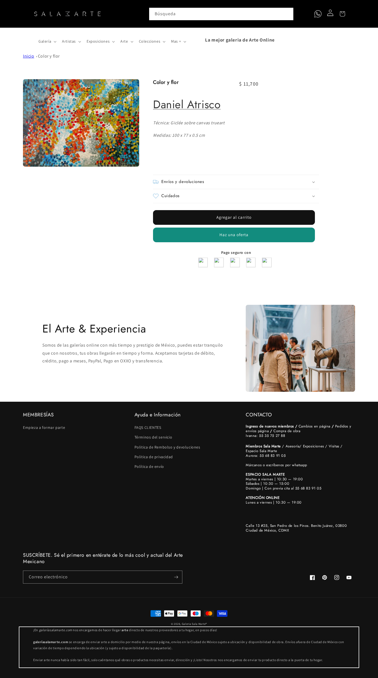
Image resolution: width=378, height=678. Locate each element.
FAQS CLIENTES (147, 427)
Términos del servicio (153, 437)
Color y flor (49, 56)
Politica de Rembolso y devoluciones (167, 447)
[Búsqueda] (287, 14)
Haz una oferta (233, 234)
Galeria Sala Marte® (194, 624)
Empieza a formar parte (44, 427)
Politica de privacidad (153, 456)
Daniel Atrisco (187, 104)
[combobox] (221, 14)
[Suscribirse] (176, 577)
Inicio (28, 56)
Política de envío (149, 466)
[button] (29, 40)
